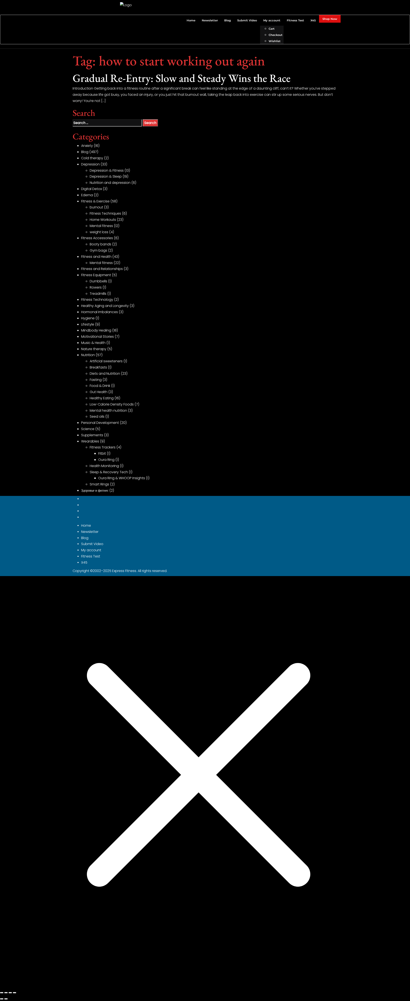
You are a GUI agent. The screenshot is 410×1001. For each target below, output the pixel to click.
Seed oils (97, 416)
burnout (96, 207)
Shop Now (329, 19)
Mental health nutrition (108, 410)
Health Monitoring (104, 465)
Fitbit (102, 453)
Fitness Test (90, 556)
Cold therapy (92, 158)
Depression (90, 164)
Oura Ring (106, 459)
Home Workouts (103, 219)
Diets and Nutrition (105, 373)
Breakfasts (98, 367)
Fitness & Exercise (95, 201)
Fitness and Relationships (102, 268)
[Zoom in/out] (1, 992)
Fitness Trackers (103, 447)
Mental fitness (101, 262)
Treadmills (98, 293)
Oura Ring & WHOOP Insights (121, 478)
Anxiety (87, 145)
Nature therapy (93, 348)
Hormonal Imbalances (99, 312)
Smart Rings (99, 484)
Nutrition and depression (110, 182)
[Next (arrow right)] (6, 999)
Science (87, 428)
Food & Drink (100, 385)
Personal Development (100, 422)
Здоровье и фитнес (94, 490)
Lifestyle (87, 324)
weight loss (99, 232)
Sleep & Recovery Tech (109, 472)
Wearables (90, 441)
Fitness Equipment (96, 275)
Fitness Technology (97, 299)
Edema (87, 195)
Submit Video (92, 543)
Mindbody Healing (96, 330)
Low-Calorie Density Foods (112, 404)
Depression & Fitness (107, 170)
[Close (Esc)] (14, 992)
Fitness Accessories (97, 238)
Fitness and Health (96, 256)
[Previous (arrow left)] (1, 999)
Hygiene (88, 318)
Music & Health (93, 342)
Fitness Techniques (105, 213)
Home (86, 525)
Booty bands (100, 244)
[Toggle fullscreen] (6, 992)
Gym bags (98, 250)
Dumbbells (98, 281)
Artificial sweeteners (106, 361)
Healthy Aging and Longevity (105, 305)
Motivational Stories (97, 336)
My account (91, 550)
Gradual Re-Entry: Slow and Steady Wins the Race (182, 78)
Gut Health (98, 391)
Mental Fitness (101, 225)
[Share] (10, 992)
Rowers (96, 287)
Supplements (92, 435)
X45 (84, 562)
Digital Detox (91, 188)
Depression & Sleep (106, 176)
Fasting (96, 379)
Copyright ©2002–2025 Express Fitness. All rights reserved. (120, 570)
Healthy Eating (102, 398)
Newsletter (89, 531)
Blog (84, 151)
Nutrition (88, 354)
